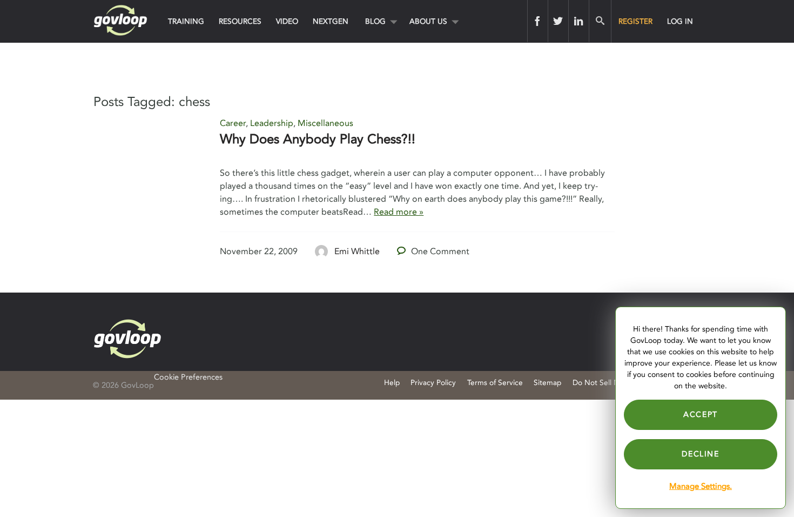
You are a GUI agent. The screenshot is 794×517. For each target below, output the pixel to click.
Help (392, 382)
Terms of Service (495, 382)
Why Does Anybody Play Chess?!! (317, 139)
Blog (375, 21)
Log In (680, 21)
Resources (240, 21)
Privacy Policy (433, 382)
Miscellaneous (325, 123)
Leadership (271, 123)
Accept (700, 414)
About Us (428, 21)
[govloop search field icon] (600, 21)
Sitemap (547, 382)
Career (233, 123)
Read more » (398, 212)
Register (635, 21)
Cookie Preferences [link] (188, 377)
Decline (700, 454)
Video (287, 21)
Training (186, 21)
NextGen (330, 21)
